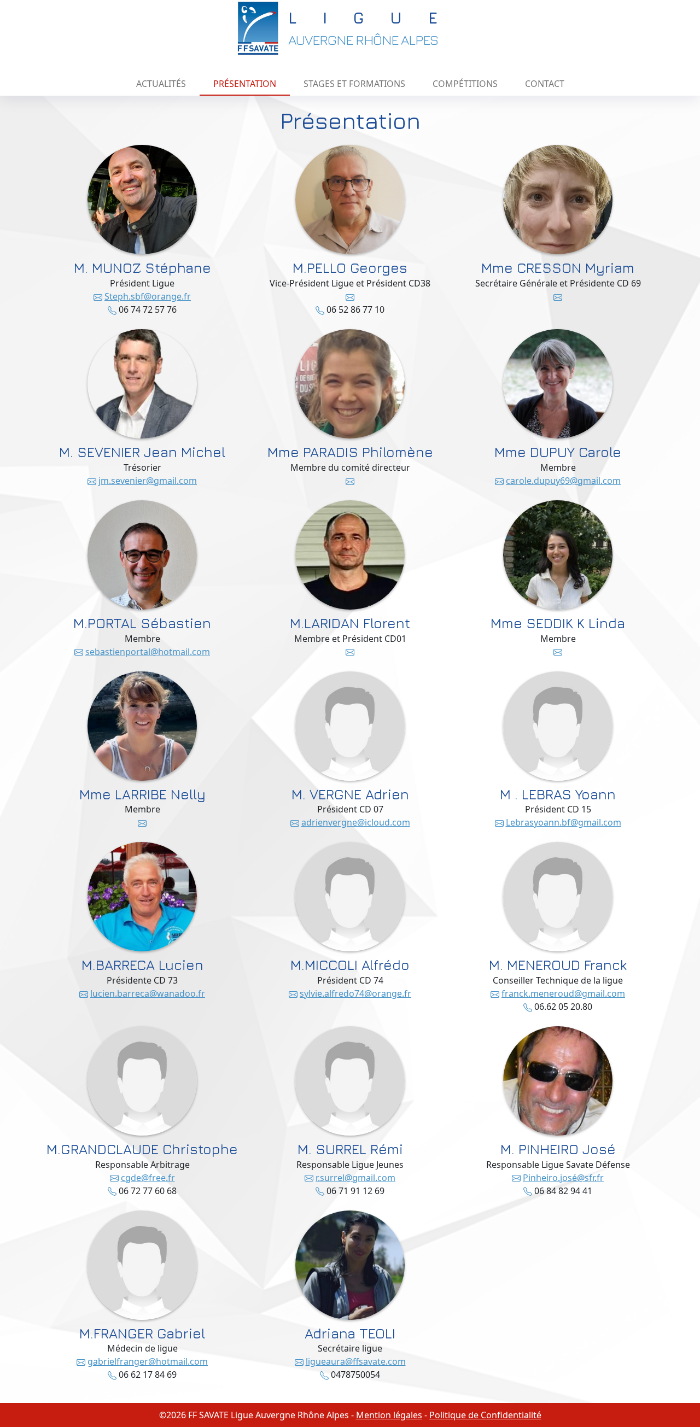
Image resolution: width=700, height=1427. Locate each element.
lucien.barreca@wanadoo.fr (147, 993)
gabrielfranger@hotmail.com (148, 1361)
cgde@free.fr (148, 1178)
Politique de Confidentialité (485, 1415)
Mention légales (389, 1415)
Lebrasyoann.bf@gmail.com (563, 822)
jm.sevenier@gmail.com (147, 481)
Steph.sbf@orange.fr (147, 296)
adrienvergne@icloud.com (355, 822)
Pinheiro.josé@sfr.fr (563, 1178)
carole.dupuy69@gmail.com (563, 481)
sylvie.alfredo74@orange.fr (355, 993)
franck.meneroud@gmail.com (563, 993)
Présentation (244, 84)
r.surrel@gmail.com (355, 1178)
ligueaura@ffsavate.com (356, 1361)
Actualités (161, 84)
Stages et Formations (354, 84)
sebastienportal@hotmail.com (147, 652)
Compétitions (465, 84)
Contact (544, 84)
